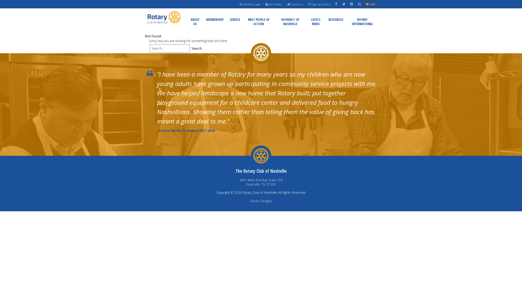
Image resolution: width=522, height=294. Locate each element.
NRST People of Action (259, 21)
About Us (195, 21)
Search (196, 48)
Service (235, 19)
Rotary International (362, 21)
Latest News (316, 21)
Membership (215, 19)
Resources (335, 19)
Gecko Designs (261, 201)
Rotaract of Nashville (290, 21)
